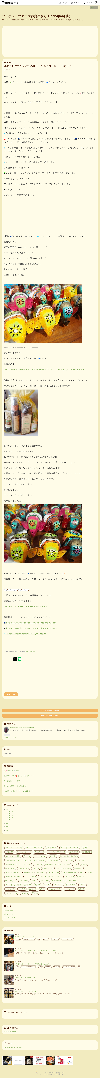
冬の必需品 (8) (56, 880)
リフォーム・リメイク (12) (13, 847)
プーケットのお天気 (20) (13, 884)
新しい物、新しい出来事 (68, 966)
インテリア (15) (73, 851)
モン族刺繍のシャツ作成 (12, 781)
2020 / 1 (9, 819)
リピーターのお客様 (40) (37, 860)
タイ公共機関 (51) (51, 847)
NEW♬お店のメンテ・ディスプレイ (26, 937)
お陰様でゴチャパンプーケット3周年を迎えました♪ (32, 964)
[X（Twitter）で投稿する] (15, 659)
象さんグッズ (58, 953)
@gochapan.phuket (10, 1031)
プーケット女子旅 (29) (69, 872)
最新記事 (10, 766)
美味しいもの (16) (50, 864)
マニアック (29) (31, 876)
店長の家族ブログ (9, 917)
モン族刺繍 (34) (87, 851)
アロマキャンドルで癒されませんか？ (50, 710)
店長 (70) (84, 864)
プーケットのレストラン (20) (70, 847)
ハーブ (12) (22, 888)
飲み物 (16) (32, 888)
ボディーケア (47, 966)
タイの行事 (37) (28, 872)
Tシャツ (18, 939)
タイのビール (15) (67, 860)
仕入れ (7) (47, 884)
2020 (7, 809)
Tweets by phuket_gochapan (13, 1047)
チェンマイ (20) (71, 884)
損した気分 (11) (10, 868)
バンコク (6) (24, 893)
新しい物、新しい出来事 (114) (69, 856)
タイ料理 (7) (38, 864)
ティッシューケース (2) (24, 851)
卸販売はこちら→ (9, 914)
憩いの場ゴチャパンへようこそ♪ (25, 991)
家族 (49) (59, 876)
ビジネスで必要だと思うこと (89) (15, 860)
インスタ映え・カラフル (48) (56, 851)
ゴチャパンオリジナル (26, 993)
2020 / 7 (10, 813)
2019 (6, 823)
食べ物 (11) (53, 856)
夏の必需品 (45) (10, 864)
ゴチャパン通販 (8, 910)
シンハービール (55, 939)
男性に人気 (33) (54, 860)
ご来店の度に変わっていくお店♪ (25, 977)
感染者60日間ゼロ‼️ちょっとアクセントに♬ (19, 776)
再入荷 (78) (80, 876)
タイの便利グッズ (33, 953)
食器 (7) (82, 872)
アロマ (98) (40, 872)
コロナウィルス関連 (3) (12, 872)
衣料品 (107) (9, 851)
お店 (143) (35, 868)
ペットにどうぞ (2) (11, 893)
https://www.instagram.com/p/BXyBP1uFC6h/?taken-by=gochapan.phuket (44, 369)
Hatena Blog (48, 1074)
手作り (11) (27, 856)
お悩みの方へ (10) (70, 880)
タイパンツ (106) (23, 868)
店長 (79, 966)
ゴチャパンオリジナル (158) (34, 847)
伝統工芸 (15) (23, 880)
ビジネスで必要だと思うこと (28, 966)
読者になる (94, 7)
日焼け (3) (81, 888)
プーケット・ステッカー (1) (13, 876)
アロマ (40, 966)
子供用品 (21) (78, 868)
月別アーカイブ (12, 805)
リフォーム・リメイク (68, 939)
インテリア (23, 953)
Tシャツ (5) (80, 860)
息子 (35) (42, 888)
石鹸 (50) (34, 880)
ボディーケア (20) (53, 872)
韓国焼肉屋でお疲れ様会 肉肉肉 (50, 715)
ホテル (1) (82, 884)
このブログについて (10, 737)
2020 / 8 (10, 811)
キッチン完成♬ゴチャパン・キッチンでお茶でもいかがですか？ (36, 950)
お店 (6, 69)
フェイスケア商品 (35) (46, 876)
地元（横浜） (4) (10, 880)
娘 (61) (90, 872)
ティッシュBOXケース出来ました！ (15, 786)
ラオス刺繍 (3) (39, 851)
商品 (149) (35, 893)
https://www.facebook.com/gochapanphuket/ (31, 623)
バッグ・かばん (40, 980)
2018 (6, 827)
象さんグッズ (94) (48, 868)
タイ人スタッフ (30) (55, 888)
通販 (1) (84, 847)
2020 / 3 (10, 817)
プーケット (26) (70, 888)
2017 (6, 830)
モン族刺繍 (57, 966)
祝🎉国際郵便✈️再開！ (11, 771)
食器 (69, 993)
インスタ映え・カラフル (28, 939)
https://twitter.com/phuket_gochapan (25, 634)
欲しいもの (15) (10, 888)
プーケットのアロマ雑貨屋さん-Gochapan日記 (36, 16)
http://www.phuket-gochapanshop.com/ (26, 606)
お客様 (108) (70, 876)
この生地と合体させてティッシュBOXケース (18, 791)
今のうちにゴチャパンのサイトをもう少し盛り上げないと (38, 66)
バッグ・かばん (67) (40, 856)
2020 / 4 (10, 815)
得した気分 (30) (65, 864)
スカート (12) (44, 880)
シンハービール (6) (25, 864)
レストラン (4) (58, 884)
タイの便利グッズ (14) (64, 868)
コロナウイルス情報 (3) (12, 856)
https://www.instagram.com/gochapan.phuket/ (31, 628)
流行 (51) (37, 884)
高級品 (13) (27, 884)
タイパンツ (46, 939)
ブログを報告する (58, 1074)
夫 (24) (75, 864)
